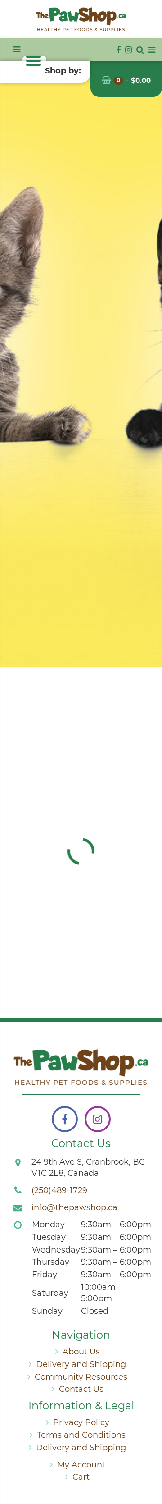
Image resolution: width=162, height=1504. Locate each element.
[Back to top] (148, 1461)
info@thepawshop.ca (74, 1208)
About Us (81, 1353)
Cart (81, 1478)
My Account (81, 1466)
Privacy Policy (81, 1423)
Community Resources (81, 1378)
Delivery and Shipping (81, 1365)
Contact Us (81, 1390)
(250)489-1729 (59, 1191)
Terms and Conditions (81, 1436)
